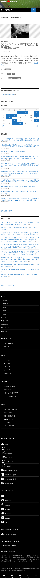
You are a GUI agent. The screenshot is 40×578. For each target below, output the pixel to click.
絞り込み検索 (8, 413)
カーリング (7, 370)
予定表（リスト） (9, 389)
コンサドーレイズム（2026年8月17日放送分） (14, 228)
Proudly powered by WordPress (31, 568)
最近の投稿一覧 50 (6, 211)
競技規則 (8, 69)
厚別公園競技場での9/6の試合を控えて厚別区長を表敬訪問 (18, 186)
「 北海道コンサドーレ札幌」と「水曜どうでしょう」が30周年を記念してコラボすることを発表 (19, 233)
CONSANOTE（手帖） (11, 475)
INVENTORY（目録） (10, 479)
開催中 (4, 310)
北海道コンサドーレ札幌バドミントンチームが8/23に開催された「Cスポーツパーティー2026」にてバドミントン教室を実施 (20, 199)
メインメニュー (38, 10)
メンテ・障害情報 (9, 425)
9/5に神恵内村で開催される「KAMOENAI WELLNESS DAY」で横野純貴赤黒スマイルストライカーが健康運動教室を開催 (19, 157)
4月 (13, 94)
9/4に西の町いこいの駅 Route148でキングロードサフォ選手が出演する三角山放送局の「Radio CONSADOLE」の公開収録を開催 (20, 180)
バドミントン (8, 366)
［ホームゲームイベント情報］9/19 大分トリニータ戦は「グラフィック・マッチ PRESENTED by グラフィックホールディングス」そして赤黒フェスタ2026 (20, 239)
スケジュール (5, 327)
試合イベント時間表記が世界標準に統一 (19, 46)
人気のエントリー (9, 419)
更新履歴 (4, 331)
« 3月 (2, 126)
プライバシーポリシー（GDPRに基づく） (11, 568)
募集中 (4, 314)
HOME (3, 94)
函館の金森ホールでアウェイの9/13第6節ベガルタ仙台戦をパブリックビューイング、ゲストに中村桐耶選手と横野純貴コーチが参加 (20, 165)
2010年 (8, 94)
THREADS (7, 505)
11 (36, 115)
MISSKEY (7, 518)
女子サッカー (8, 363)
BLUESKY (7, 509)
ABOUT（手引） (9, 483)
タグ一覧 (6, 347)
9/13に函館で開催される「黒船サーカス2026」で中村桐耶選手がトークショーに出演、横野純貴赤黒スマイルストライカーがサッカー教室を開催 (20, 173)
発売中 (4, 307)
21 (14, 120)
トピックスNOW (6, 297)
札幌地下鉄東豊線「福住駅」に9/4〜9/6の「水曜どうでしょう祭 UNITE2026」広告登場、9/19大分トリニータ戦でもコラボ (20, 145)
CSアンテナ (7, 422)
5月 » (37, 126)
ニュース (4, 317)
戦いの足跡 (5, 324)
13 (9, 118)
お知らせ (5, 300)
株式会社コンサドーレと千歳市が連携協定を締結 (15, 274)
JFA (13, 73)
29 (20, 123)
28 (14, 123)
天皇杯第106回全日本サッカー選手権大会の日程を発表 (17, 264)
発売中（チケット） (8, 303)
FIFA (9, 73)
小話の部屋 (5, 321)
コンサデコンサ (7, 10)
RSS (5, 522)
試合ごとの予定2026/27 (11, 393)
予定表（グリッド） (9, 386)
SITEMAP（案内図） (10, 535)
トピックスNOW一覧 (10, 396)
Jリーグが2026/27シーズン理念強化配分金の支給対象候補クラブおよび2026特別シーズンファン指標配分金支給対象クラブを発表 (20, 139)
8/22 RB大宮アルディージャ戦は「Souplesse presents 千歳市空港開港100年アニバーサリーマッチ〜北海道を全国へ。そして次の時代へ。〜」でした (20, 259)
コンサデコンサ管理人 (21, 224)
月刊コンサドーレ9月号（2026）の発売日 (13, 151)
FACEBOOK (8, 501)
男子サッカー (8, 360)
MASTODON (8, 513)
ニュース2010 (4, 41)
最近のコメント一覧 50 (7, 285)
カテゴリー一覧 (8, 343)
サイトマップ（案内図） (11, 409)
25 (36, 120)
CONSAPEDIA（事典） (11, 470)
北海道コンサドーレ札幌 (14, 78)
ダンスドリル (8, 373)
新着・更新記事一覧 (9, 416)
